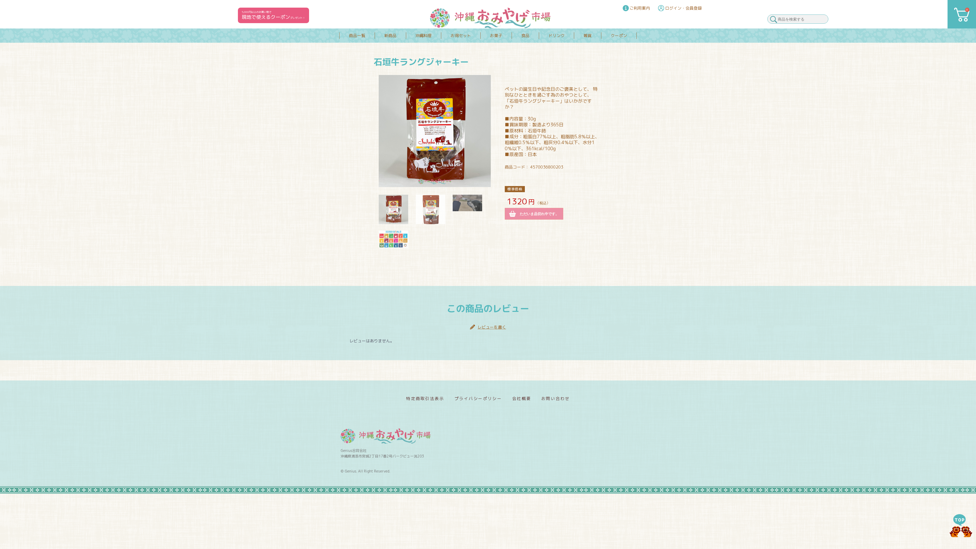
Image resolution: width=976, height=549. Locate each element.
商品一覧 (357, 35)
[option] (435, 131)
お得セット (461, 35)
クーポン (619, 35)
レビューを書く (492, 327)
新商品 (390, 35)
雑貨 (588, 35)
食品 (525, 35)
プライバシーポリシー (478, 398)
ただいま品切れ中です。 (539, 214)
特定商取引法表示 (425, 398)
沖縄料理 (423, 35)
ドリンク (556, 35)
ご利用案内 (640, 8)
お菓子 (496, 35)
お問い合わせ (555, 398)
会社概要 (521, 398)
